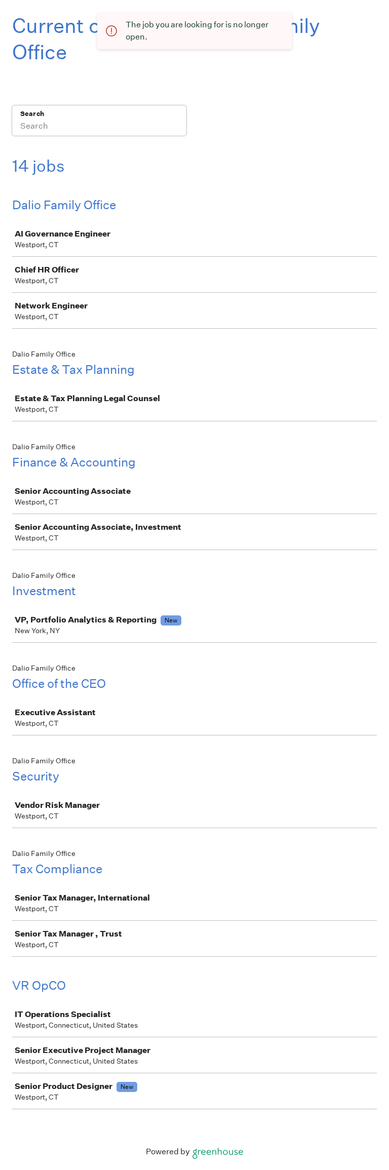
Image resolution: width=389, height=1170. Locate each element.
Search (32, 113)
